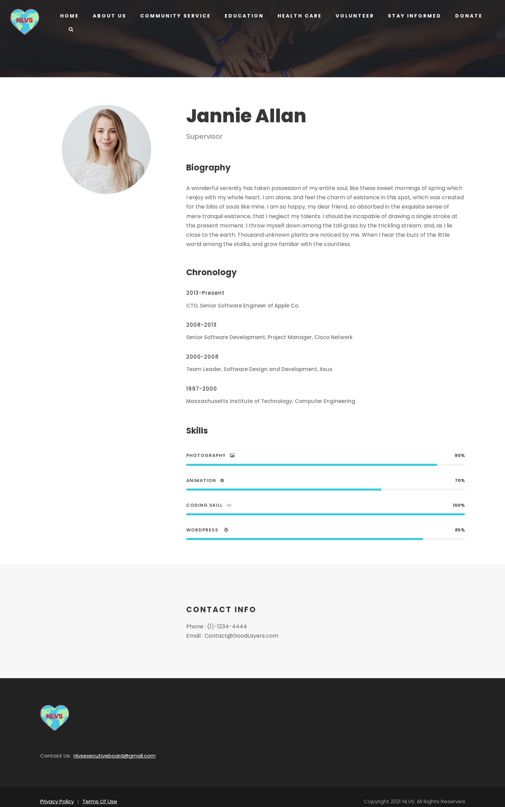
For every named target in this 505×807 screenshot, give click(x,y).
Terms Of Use (99, 801)
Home (69, 15)
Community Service (175, 15)
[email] (84, 209)
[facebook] (94, 209)
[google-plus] (105, 209)
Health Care (300, 15)
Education (244, 15)
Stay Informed (414, 15)
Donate (469, 15)
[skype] (117, 209)
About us (109, 15)
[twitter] (129, 209)
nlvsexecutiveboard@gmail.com (115, 755)
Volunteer (355, 15)
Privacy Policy (57, 801)
